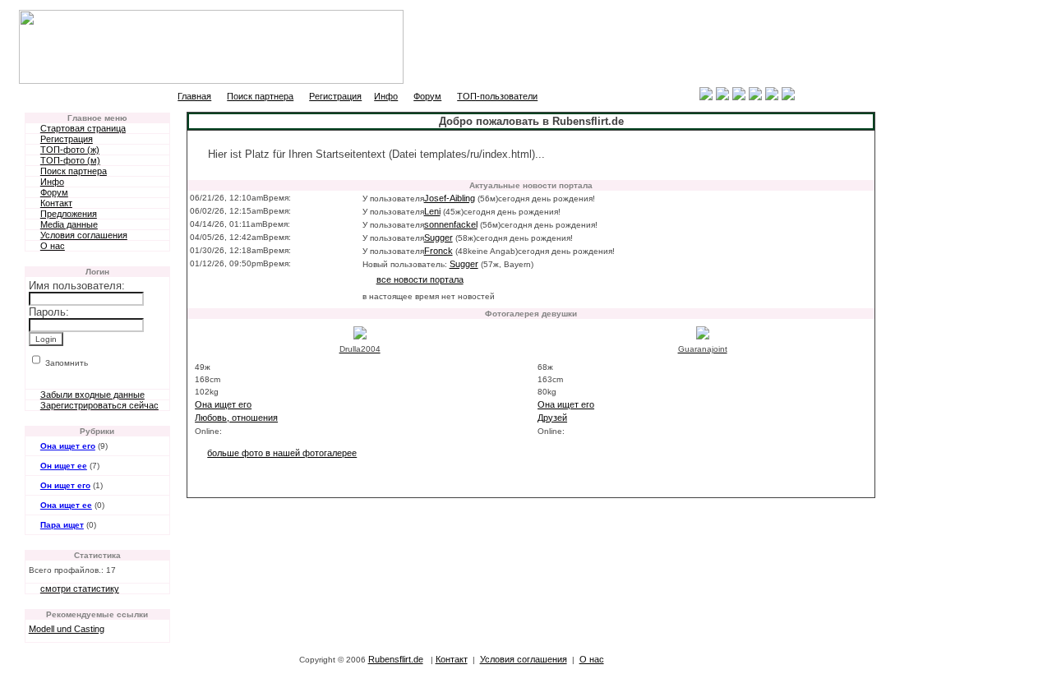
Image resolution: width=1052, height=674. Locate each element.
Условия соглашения (83, 235)
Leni (432, 211)
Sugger (438, 237)
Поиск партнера (260, 96)
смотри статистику (79, 588)
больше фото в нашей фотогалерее (282, 453)
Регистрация (335, 96)
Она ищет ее (66, 505)
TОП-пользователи (497, 96)
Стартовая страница (83, 128)
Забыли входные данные (92, 394)
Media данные (69, 224)
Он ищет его (65, 485)
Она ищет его (67, 445)
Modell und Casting (66, 629)
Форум (427, 96)
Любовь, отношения (236, 417)
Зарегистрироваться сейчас (99, 405)
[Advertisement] (691, 47)
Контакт (56, 203)
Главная (194, 96)
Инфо (386, 96)
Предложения (68, 214)
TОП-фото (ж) (69, 150)
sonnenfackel (451, 224)
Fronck (438, 251)
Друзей (552, 417)
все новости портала (420, 279)
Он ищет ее (63, 465)
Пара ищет (62, 524)
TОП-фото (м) (70, 160)
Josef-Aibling (449, 198)
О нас (52, 246)
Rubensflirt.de (395, 659)
